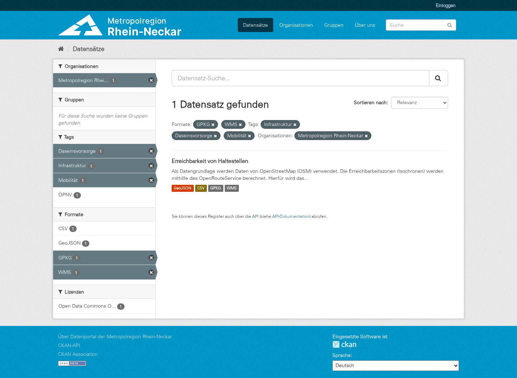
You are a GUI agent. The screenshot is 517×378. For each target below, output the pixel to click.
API (255, 216)
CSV (201, 188)
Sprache (341, 355)
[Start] (61, 49)
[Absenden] (450, 24)
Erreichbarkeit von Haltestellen (210, 160)
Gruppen (334, 25)
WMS (232, 188)
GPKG (215, 188)
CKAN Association (78, 354)
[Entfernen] (213, 124)
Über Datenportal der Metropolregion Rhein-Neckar (115, 336)
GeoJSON (182, 188)
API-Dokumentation (290, 216)
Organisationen (296, 25)
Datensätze (255, 25)
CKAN (344, 344)
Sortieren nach (370, 102)
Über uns (365, 25)
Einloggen (445, 5)
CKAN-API (69, 345)
